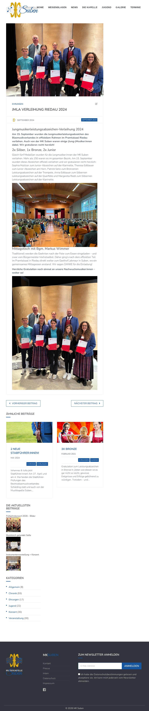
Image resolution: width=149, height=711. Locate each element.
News (74, 7)
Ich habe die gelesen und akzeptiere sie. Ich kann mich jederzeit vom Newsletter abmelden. (107, 678)
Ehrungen (14, 599)
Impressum (48, 683)
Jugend (106, 7)
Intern (46, 673)
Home (40, 7)
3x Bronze (69, 449)
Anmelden (131, 666)
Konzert (13, 612)
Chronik (13, 593)
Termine (135, 7)
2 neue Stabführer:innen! (25, 451)
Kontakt (47, 663)
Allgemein (14, 587)
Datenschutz (49, 678)
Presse (46, 668)
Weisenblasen (57, 7)
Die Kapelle (89, 7)
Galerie (121, 7)
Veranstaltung (16, 618)
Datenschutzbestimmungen (108, 674)
